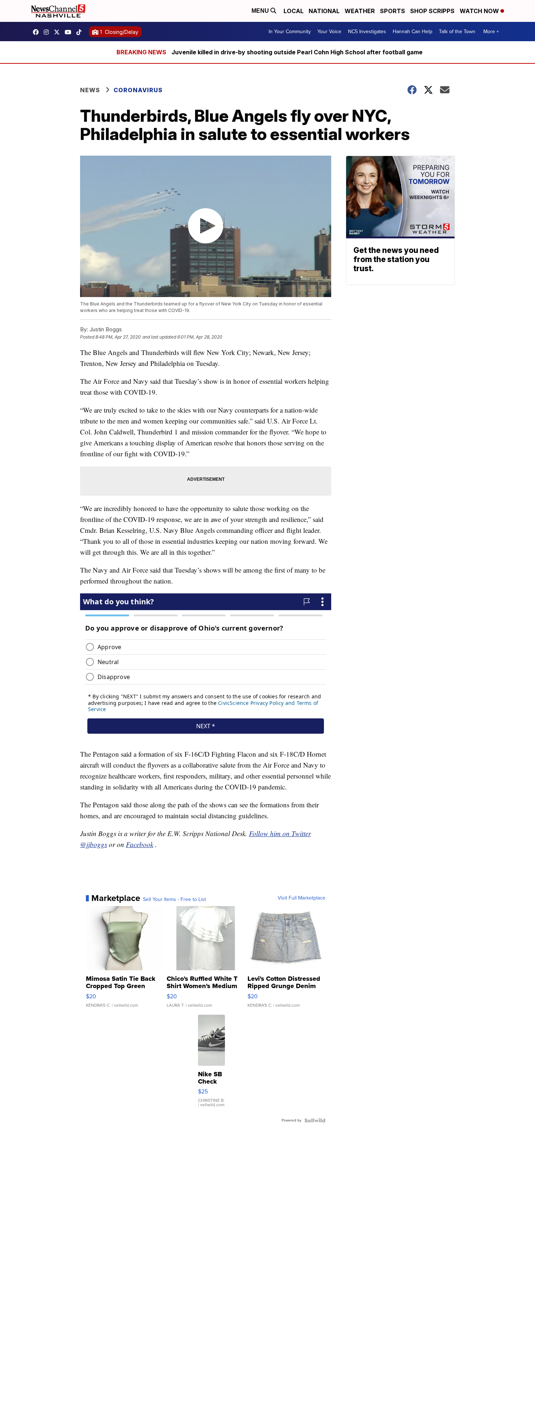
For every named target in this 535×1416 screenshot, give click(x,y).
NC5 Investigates (367, 31)
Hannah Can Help (412, 31)
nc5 (58, 32)
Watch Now (480, 11)
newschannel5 (37, 32)
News (90, 90)
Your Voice (329, 31)
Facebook (139, 844)
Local (294, 11)
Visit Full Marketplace (301, 898)
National (324, 11)
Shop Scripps (432, 11)
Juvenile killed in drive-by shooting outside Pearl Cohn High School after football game (297, 52)
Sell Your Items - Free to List (174, 899)
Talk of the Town (457, 31)
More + (491, 31)
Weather (360, 11)
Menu (260, 11)
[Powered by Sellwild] (314, 1120)
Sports (392, 11)
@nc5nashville (80, 32)
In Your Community (290, 31)
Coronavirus (138, 90)
